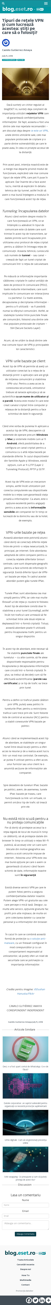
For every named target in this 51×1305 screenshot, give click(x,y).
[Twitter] (35, 1300)
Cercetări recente (25, 1265)
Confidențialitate (9, 60)
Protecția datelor (24, 1291)
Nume (25, 1200)
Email (25, 1211)
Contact (25, 1285)
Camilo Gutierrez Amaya (17, 50)
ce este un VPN (39, 131)
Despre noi (25, 1269)
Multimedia (25, 1280)
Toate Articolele (25, 1260)
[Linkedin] (42, 1300)
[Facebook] (29, 1300)
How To (26, 1275)
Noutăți (21, 60)
